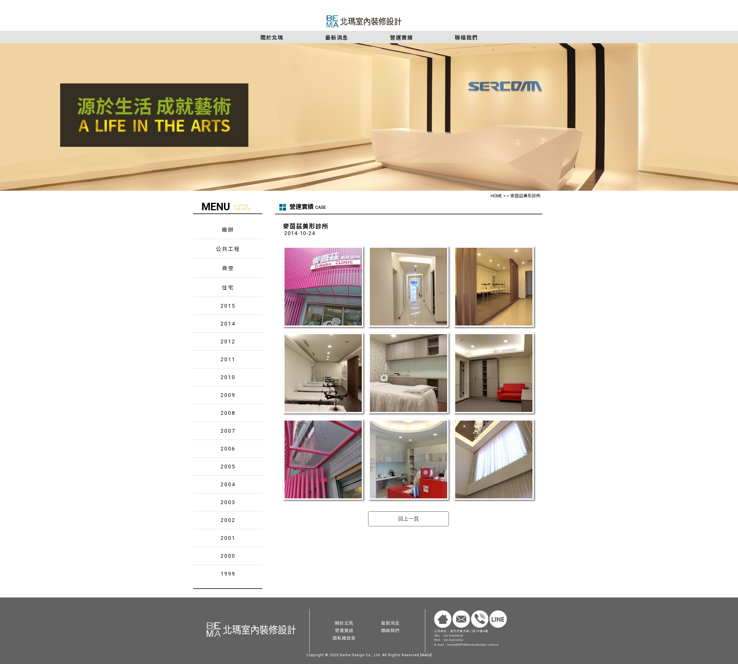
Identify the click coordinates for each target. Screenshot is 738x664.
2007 (228, 431)
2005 (228, 467)
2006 (228, 449)
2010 (228, 377)
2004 (228, 484)
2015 (228, 306)
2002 (228, 520)
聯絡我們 (390, 630)
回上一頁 (408, 519)
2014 (228, 324)
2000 (228, 556)
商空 (228, 268)
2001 (228, 538)
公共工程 (228, 249)
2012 (228, 341)
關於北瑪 (344, 623)
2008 (228, 413)
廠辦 (228, 230)
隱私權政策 (344, 637)
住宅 (228, 288)
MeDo (426, 655)
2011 (228, 359)
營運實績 (344, 630)
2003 (228, 502)
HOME (496, 195)
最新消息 (390, 623)
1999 (228, 574)
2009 (228, 395)
